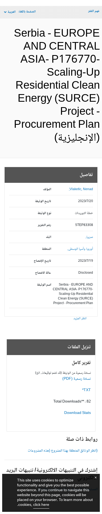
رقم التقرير (44, 225)
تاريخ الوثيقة (43, 201)
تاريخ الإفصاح (42, 261)
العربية (12, 12)
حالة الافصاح (43, 273)
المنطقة (46, 249)
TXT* (86, 390)
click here (41, 505)
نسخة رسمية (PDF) (76, 379)
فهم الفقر (93, 11)
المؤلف (47, 189)
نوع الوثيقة (44, 213)
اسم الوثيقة (44, 285)
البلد (48, 237)
